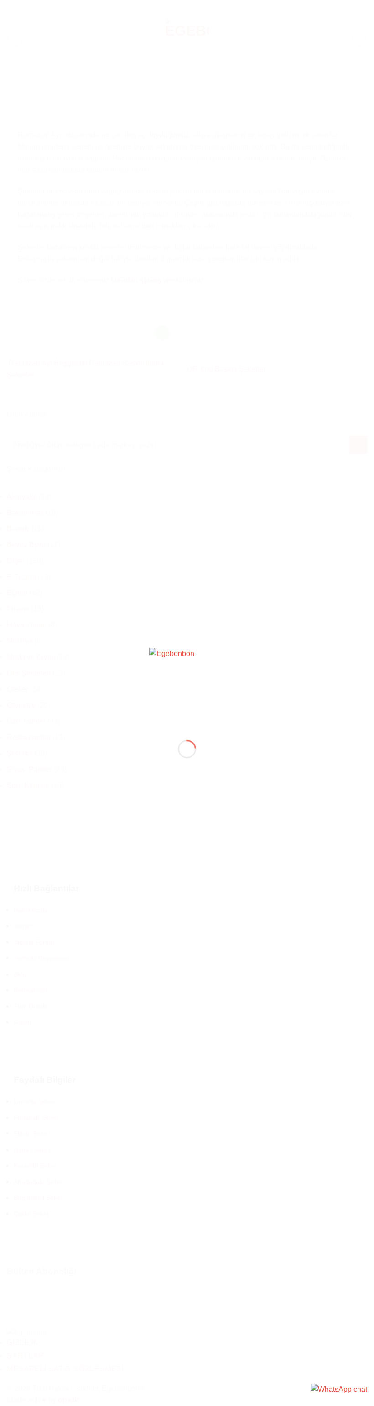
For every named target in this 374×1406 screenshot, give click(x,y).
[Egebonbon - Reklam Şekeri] (187, 686)
